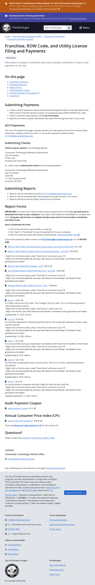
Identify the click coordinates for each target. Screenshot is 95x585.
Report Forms (16, 87)
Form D (11, 360)
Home (7, 36)
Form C (11, 341)
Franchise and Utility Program (20, 39)
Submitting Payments (19, 82)
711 (51, 490)
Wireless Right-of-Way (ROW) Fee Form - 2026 (27, 285)
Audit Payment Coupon (20, 90)
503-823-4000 (31, 490)
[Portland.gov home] (15, 27)
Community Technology (54, 36)
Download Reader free (67, 235)
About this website (57, 565)
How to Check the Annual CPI (20, 421)
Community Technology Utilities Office (38, 438)
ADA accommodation (58, 520)
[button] (84, 27)
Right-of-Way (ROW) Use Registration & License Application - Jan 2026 (38, 251)
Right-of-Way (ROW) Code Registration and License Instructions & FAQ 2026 (40, 247)
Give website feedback (55, 468)
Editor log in (54, 574)
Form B (11, 319)
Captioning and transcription (61, 524)
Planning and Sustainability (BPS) (27, 36)
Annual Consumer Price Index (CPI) (25, 93)
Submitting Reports (18, 84)
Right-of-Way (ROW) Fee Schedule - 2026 (25, 266)
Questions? (14, 96)
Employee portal (56, 569)
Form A (11, 300)
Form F (11, 381)
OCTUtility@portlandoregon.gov (19, 136)
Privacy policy (55, 529)
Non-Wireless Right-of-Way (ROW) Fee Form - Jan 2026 (31, 271)
